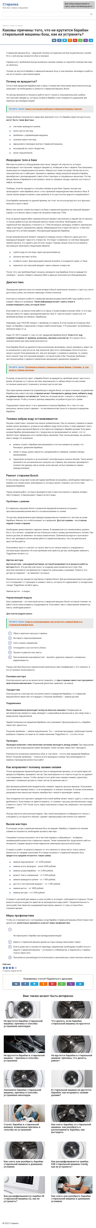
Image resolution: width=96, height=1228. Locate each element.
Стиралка (10, 4)
